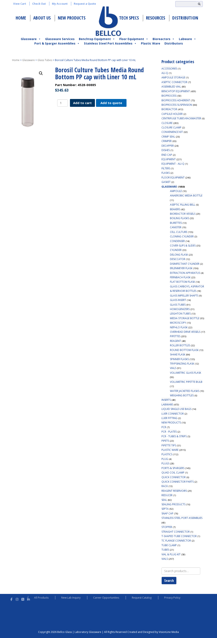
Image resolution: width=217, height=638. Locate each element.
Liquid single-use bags (176, 409)
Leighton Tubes (180, 313)
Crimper (166, 141)
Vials (173, 368)
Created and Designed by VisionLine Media (153, 632)
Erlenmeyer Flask (181, 268)
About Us (42, 18)
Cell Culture (178, 232)
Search (169, 580)
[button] (41, 73)
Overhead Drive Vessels (185, 332)
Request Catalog (142, 597)
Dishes (165, 150)
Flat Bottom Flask (182, 282)
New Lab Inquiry (71, 597)
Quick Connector (173, 477)
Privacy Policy (172, 597)
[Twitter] (22, 598)
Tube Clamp (169, 545)
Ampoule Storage (173, 77)
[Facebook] (11, 598)
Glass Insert (178, 300)
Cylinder (176, 250)
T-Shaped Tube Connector (179, 536)
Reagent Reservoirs (174, 491)
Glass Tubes (45, 60)
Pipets (165, 441)
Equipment (168, 159)
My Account (60, 4)
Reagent (175, 341)
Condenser (177, 241)
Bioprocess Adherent (175, 100)
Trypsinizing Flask (182, 363)
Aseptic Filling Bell (182, 204)
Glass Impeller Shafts (184, 295)
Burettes (176, 223)
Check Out (39, 4)
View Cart (19, 4)
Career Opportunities (106, 597)
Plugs (165, 463)
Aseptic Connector (174, 82)
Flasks (165, 173)
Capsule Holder (172, 114)
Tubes (165, 550)
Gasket (166, 182)
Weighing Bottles (182, 395)
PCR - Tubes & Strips (174, 436)
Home (21, 18)
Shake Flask (177, 354)
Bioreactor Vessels (182, 214)
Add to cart (82, 103)
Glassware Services (60, 39)
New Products (71, 18)
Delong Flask (179, 254)
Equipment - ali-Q (172, 164)
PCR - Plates (169, 431)
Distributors (173, 43)
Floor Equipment (131, 39)
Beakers (175, 209)
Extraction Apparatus (185, 273)
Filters (165, 168)
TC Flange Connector (176, 540)
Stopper (166, 527)
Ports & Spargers (172, 468)
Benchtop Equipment (95, 39)
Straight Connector (175, 532)
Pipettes (175, 336)
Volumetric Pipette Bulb (186, 382)
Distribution (185, 18)
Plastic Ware (150, 43)
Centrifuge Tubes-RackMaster (181, 118)
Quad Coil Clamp (172, 472)
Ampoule (176, 191)
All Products (41, 597)
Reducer (166, 495)
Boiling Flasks (179, 218)
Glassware (29, 39)
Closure (166, 123)
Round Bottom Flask (184, 350)
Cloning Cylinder (182, 236)
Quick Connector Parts (177, 481)
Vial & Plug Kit (171, 554)
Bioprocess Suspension (176, 105)
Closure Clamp (171, 127)
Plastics (166, 454)
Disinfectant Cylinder (184, 264)
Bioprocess (169, 96)
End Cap (166, 155)
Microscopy (178, 323)
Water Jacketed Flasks (184, 391)
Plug (164, 459)
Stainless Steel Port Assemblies (108, 43)
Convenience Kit (172, 132)
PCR (163, 427)
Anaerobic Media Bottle (186, 195)
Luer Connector (172, 413)
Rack (164, 486)
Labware (185, 39)
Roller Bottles (180, 345)
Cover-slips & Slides (183, 245)
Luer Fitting (169, 418)
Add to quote (111, 103)
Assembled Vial (171, 86)
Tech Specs (129, 18)
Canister (175, 227)
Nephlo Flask (179, 327)
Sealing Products (173, 504)
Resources (155, 18)
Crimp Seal (168, 136)
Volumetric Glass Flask (185, 373)
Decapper (167, 146)
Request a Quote (85, 4)
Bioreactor (169, 109)
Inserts (166, 400)
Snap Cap (167, 513)
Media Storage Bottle (184, 318)
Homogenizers (180, 309)
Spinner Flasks (179, 359)
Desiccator (177, 259)
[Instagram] (17, 598)
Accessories (169, 68)
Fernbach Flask (180, 277)
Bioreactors (161, 39)
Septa (165, 509)
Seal (164, 500)
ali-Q (164, 73)
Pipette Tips (168, 445)
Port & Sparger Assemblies (54, 43)
